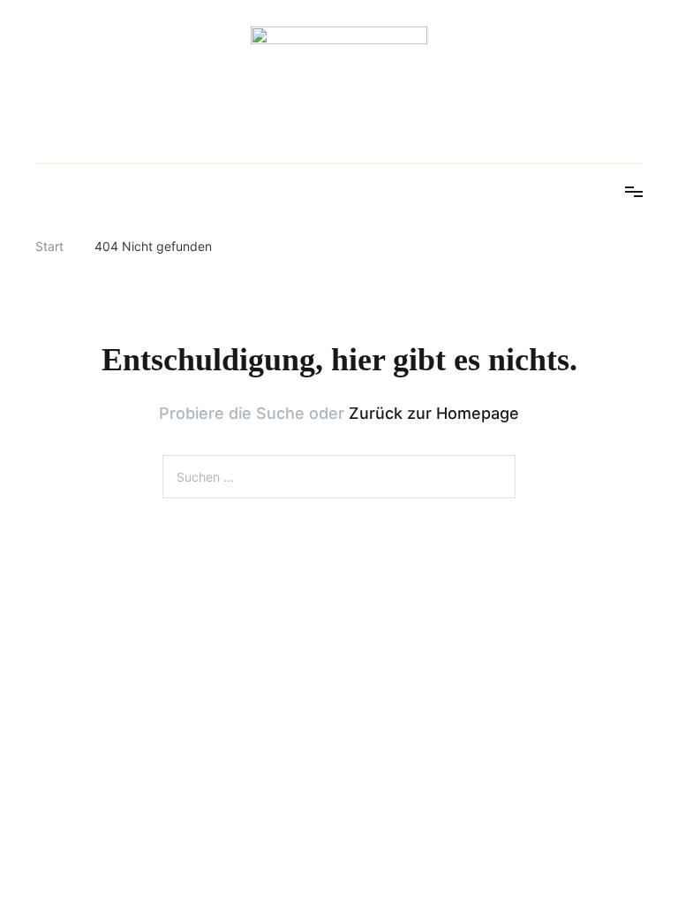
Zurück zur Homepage (434, 413)
